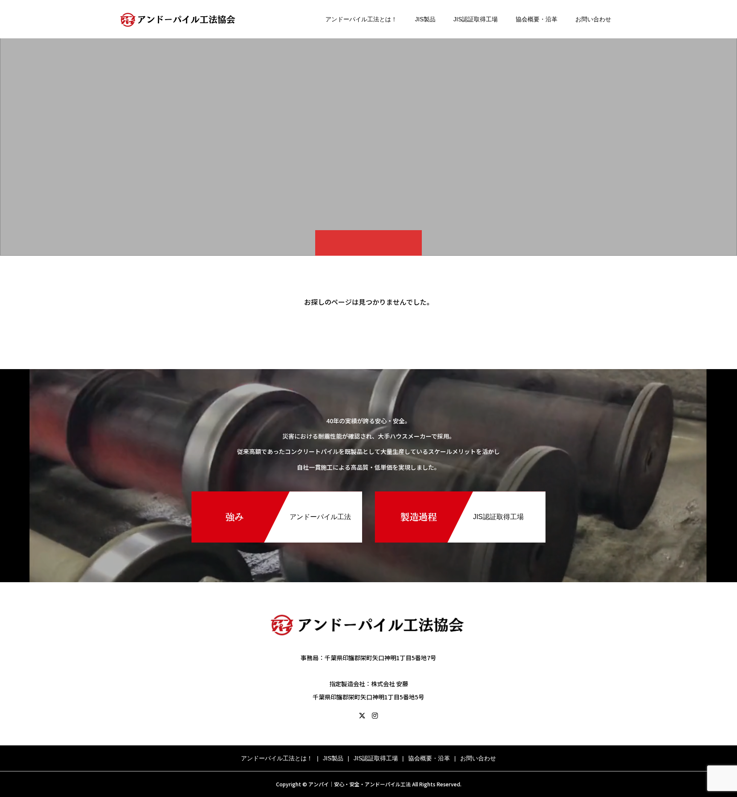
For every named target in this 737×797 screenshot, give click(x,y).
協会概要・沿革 (536, 19)
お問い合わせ (593, 19)
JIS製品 (425, 19)
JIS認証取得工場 (475, 19)
